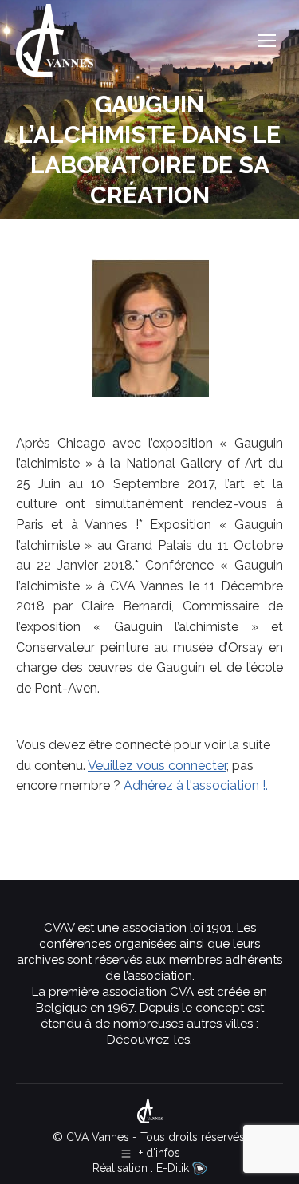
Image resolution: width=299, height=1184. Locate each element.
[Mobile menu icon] (267, 41)
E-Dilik (174, 1168)
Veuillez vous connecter (157, 765)
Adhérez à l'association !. (196, 785)
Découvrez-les (148, 1039)
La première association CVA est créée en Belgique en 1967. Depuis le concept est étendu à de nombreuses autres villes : (149, 1008)
